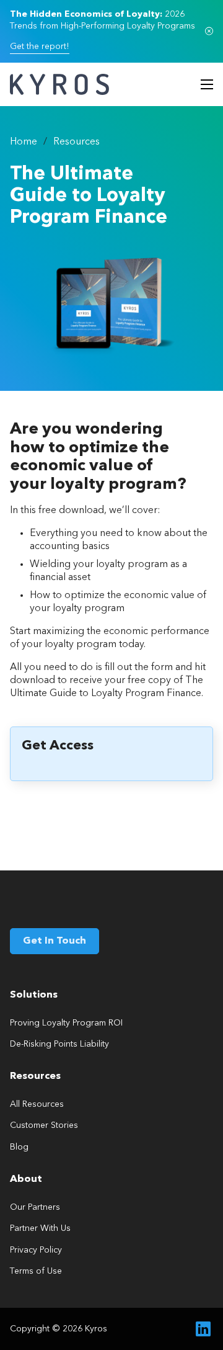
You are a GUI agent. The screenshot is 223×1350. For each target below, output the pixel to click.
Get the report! (39, 46)
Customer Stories (44, 1125)
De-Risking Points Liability (59, 1044)
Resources (76, 142)
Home (23, 142)
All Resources (37, 1104)
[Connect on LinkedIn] (203, 1329)
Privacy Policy (36, 1250)
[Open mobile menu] (207, 84)
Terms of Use (36, 1271)
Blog (19, 1147)
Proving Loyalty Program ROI (66, 1023)
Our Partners (35, 1207)
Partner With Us (40, 1228)
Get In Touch (54, 941)
